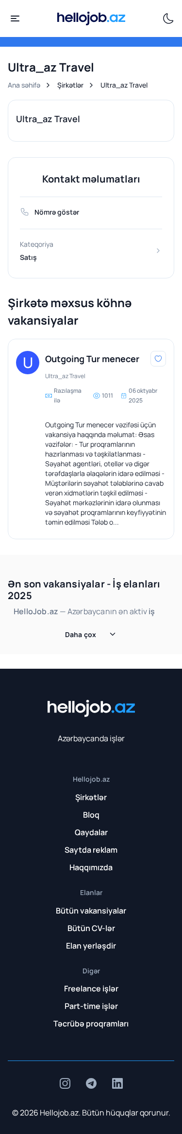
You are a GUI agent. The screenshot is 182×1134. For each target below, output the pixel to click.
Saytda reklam (91, 849)
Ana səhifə (24, 85)
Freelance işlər (91, 988)
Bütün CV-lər (91, 928)
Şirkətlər (70, 85)
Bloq (91, 814)
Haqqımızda (91, 867)
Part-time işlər (91, 1006)
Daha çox (81, 634)
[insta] (65, 1083)
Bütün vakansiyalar (91, 910)
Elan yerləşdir (91, 945)
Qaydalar (91, 832)
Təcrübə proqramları (91, 1023)
